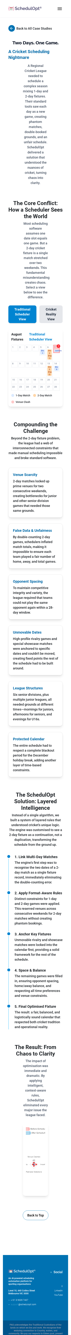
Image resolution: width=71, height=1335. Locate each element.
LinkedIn (58, 1290)
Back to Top (35, 1215)
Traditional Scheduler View (22, 314)
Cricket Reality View (51, 314)
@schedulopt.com (22, 1304)
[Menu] (60, 9)
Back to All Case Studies (33, 28)
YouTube (58, 1295)
